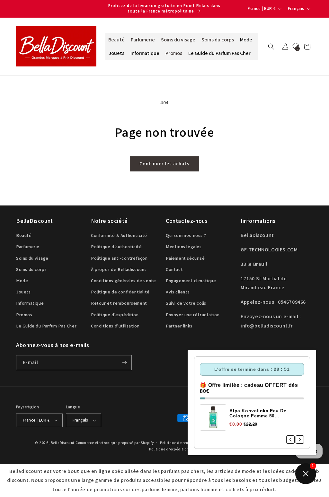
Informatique (30, 303)
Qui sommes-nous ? (186, 235)
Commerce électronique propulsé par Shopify (115, 442)
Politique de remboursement (185, 442)
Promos (24, 315)
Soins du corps (31, 269)
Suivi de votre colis (186, 303)
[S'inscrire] (124, 362)
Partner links (179, 326)
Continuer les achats (164, 164)
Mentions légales (184, 246)
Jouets (23, 292)
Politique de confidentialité (120, 292)
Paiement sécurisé (185, 258)
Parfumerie (28, 246)
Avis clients (178, 292)
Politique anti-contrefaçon (119, 258)
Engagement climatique (191, 280)
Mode (22, 280)
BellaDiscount (63, 442)
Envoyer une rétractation (192, 315)
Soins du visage (32, 258)
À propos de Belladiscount (119, 269)
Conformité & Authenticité (119, 235)
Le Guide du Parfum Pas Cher (46, 326)
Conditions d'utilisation (115, 326)
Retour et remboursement (119, 303)
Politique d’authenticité (116, 246)
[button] (271, 46)
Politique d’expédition (169, 449)
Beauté (24, 235)
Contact (174, 269)
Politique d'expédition (114, 315)
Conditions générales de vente (123, 280)
